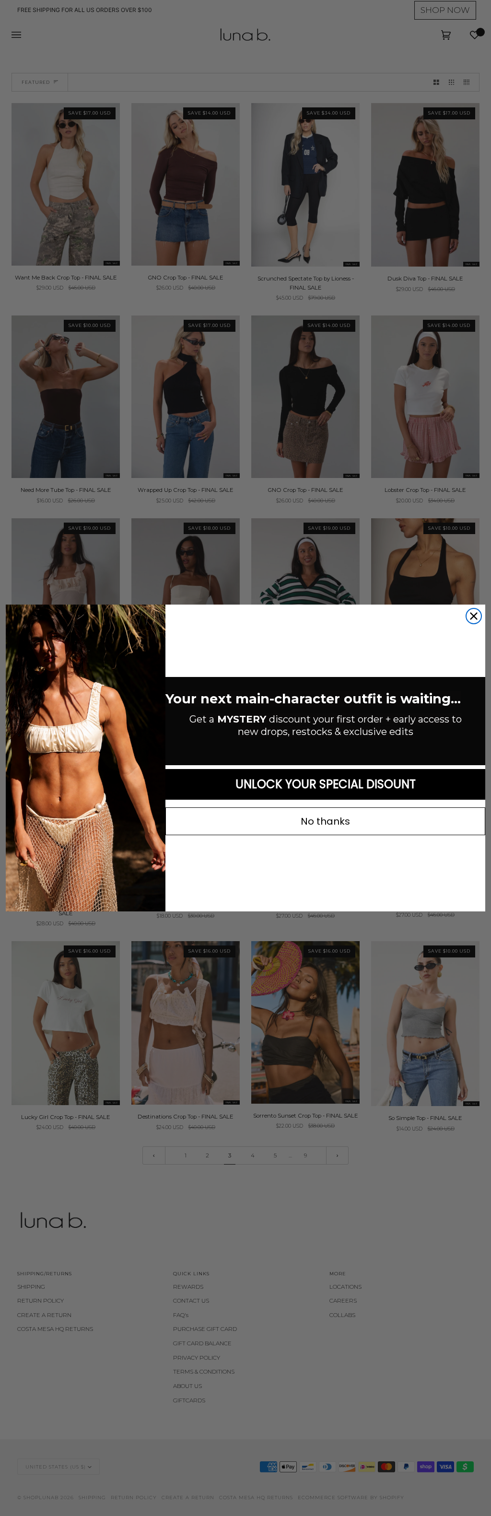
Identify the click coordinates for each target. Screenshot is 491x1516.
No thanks (325, 821)
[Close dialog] (473, 616)
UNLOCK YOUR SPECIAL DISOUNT (325, 784)
